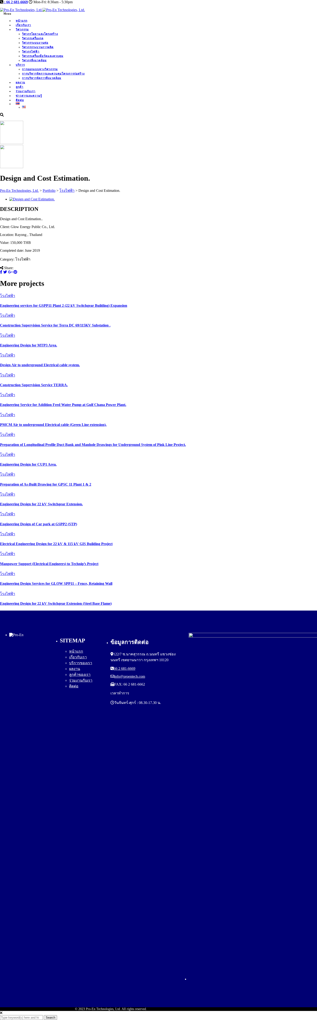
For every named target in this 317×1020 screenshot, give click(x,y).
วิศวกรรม (22, 29)
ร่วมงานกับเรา (26, 91)
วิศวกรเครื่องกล (32, 38)
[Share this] (1, 272)
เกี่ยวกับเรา (23, 25)
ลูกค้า (19, 86)
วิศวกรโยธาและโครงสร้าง (40, 34)
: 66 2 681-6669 (15, 2)
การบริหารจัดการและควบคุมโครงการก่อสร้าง (53, 73)
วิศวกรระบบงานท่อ (35, 42)
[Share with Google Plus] (10, 272)
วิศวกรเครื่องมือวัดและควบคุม (42, 56)
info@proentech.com (129, 676)
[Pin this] (15, 272)
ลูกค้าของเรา (80, 675)
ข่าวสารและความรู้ (29, 95)
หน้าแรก (21, 20)
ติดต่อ (73, 686)
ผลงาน (20, 82)
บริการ (20, 64)
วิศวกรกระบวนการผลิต (38, 47)
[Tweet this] (5, 272)
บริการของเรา (80, 663)
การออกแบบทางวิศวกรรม (40, 69)
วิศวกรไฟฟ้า (30, 51)
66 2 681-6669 (124, 668)
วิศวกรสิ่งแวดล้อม (34, 60)
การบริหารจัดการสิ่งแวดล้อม (41, 78)
